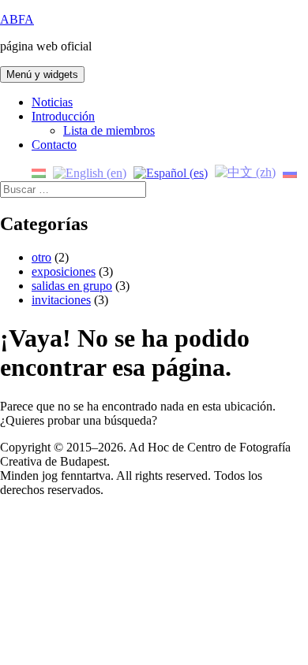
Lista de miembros (109, 130)
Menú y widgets (42, 74)
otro (41, 257)
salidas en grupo (72, 285)
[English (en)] (89, 171)
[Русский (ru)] (290, 171)
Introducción (63, 116)
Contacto (54, 144)
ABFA (17, 19)
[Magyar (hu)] (39, 171)
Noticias (52, 102)
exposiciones (64, 271)
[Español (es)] (170, 171)
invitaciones (61, 299)
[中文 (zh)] (245, 171)
